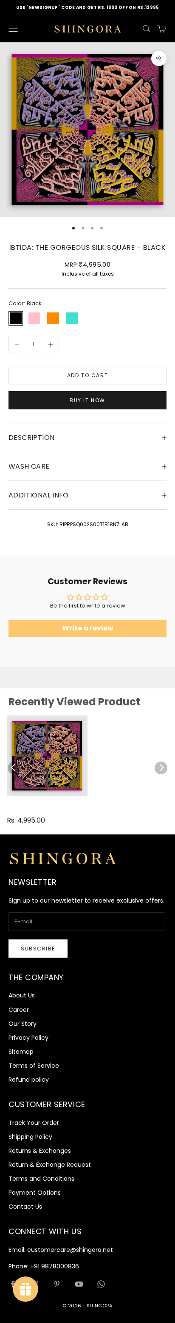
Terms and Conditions (41, 1178)
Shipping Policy (30, 1136)
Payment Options (34, 1192)
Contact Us (25, 1206)
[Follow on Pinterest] (57, 1284)
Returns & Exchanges (39, 1150)
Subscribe (38, 948)
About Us (21, 995)
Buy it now (87, 400)
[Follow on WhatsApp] (101, 1284)
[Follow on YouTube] (79, 1284)
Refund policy (28, 1079)
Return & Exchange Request (49, 1164)
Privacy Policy (28, 1037)
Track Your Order (33, 1123)
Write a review (87, 628)
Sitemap (21, 1051)
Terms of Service (33, 1065)
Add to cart (87, 375)
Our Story (22, 1023)
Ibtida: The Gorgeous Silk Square (34, 809)
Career (18, 1009)
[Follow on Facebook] (12, 1284)
